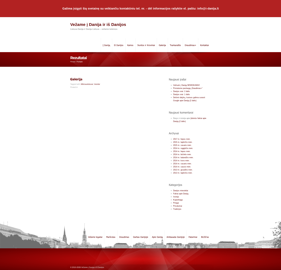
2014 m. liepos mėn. (181, 151)
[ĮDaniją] (106, 45)
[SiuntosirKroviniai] (146, 45)
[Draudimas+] (190, 45)
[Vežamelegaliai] (95, 237)
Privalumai (177, 206)
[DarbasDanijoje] (140, 237)
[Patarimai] (193, 237)
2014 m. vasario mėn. (182, 164)
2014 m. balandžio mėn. (183, 157)
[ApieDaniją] (157, 237)
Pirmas (72, 62)
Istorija (176, 197)
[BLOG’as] (205, 237)
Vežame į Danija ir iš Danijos (98, 24)
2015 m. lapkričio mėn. (182, 142)
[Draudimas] (124, 237)
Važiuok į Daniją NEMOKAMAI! (186, 85)
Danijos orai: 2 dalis (181, 91)
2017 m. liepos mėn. (181, 139)
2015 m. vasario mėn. (182, 145)
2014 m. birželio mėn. (182, 154)
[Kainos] (130, 45)
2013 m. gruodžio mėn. (183, 170)
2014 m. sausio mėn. (182, 167)
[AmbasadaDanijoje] (175, 237)
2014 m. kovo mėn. (181, 160)
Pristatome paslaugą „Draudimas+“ (188, 88)
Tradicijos (177, 209)
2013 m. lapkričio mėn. (182, 173)
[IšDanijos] (118, 45)
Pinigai (176, 203)
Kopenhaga (178, 200)
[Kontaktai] (204, 45)
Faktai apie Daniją (180, 194)
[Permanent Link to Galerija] (76, 79)
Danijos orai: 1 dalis (181, 94)
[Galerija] (162, 45)
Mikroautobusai (87, 84)
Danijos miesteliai (180, 190)
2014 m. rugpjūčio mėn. (183, 148)
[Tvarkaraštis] (175, 45)
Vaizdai (97, 84)
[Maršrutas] (110, 237)
